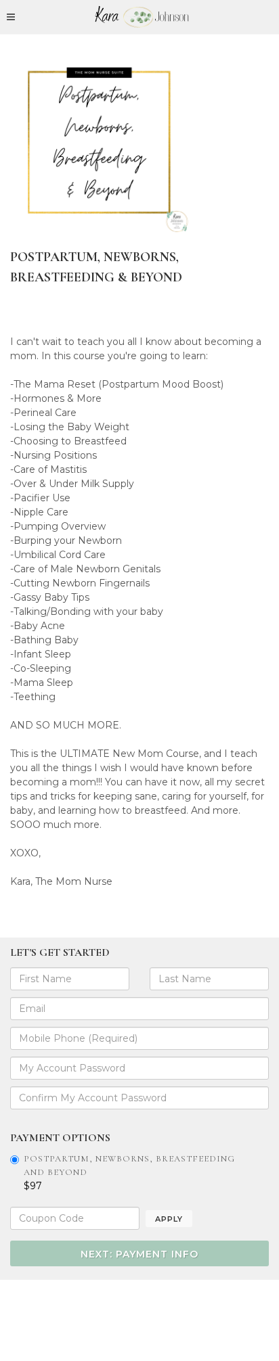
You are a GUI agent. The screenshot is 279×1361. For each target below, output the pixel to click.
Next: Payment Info (139, 1254)
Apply (169, 1219)
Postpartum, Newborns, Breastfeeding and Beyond (129, 1165)
